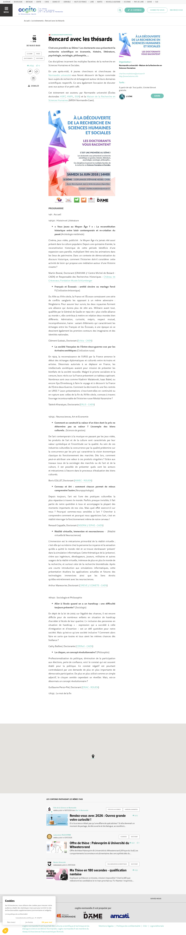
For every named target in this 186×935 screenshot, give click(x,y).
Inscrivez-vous (176, 10)
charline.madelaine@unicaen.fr (132, 73)
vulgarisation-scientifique (117, 864)
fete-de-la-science (114, 809)
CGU (145, 926)
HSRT (63, 96)
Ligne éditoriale (157, 926)
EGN (77, 96)
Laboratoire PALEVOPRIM (62, 835)
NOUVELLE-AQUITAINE (113, 2)
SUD (156, 2)
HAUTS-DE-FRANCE (80, 2)
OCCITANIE (127, 2)
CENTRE (38, 2)
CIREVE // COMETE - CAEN (93, 585)
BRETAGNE (29, 2)
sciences (124, 837)
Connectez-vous (157, 10)
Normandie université (59, 75)
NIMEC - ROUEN (83, 480)
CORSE (47, 2)
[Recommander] (36, 71)
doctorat (39, 58)
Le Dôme (129, 96)
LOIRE (92, 2)
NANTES (99, 2)
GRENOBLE (67, 2)
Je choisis (29, 922)
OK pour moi (47, 922)
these (38, 54)
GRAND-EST (56, 2)
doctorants (28, 58)
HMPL (70, 96)
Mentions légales (106, 926)
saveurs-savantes (131, 809)
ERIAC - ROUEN (90, 687)
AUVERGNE (6, 2)
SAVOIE (149, 2)
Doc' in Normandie (82, 810)
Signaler (35, 86)
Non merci (11, 922)
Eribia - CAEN (85, 340)
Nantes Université (59, 862)
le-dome (29, 54)
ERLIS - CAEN (87, 404)
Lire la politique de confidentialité (16, 914)
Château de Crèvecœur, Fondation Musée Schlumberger (81, 278)
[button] (5, 931)
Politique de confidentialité (128, 926)
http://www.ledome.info (128, 76)
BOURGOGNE (18, 2)
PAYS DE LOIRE (139, 2)
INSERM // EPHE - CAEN (90, 525)
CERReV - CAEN (84, 646)
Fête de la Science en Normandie (64, 808)
